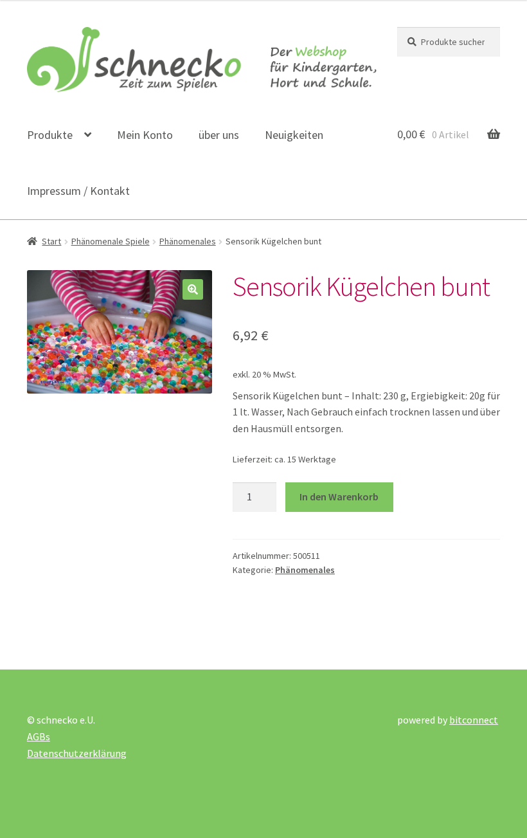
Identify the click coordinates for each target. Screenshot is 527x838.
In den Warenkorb (339, 496)
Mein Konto (145, 134)
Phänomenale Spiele (110, 241)
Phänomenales (187, 241)
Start (51, 241)
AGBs (38, 736)
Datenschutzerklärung (77, 753)
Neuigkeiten (294, 134)
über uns (219, 134)
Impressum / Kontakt (78, 190)
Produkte (50, 134)
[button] (193, 289)
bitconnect (473, 719)
